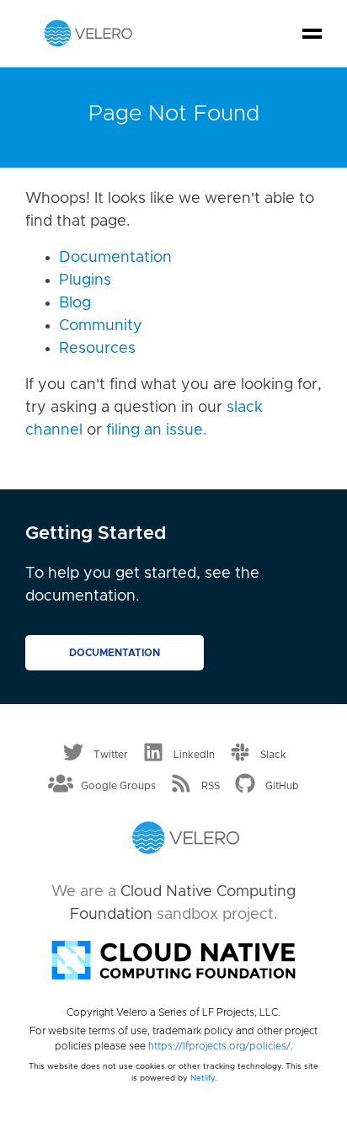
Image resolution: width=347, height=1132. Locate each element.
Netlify (202, 1078)
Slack (273, 754)
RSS (210, 786)
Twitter (110, 754)
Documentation (115, 257)
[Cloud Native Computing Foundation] (173, 958)
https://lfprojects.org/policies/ (219, 1046)
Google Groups (118, 786)
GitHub (282, 786)
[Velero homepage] (88, 32)
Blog (75, 303)
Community (100, 326)
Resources (97, 348)
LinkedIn (194, 754)
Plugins (85, 280)
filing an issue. (156, 430)
